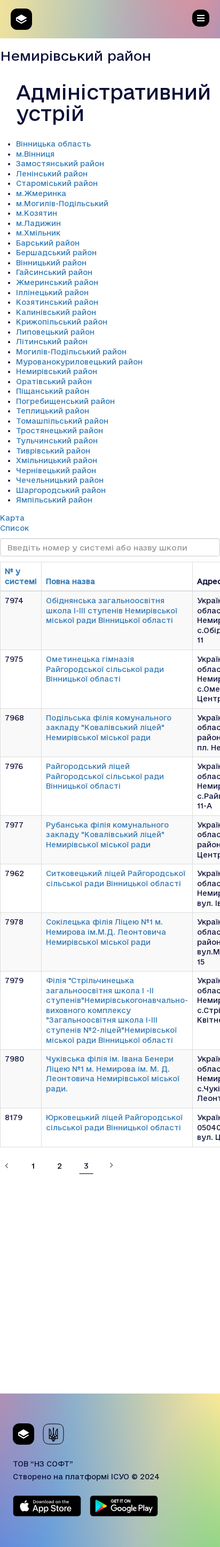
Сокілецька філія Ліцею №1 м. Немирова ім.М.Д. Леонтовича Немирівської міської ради (106, 932)
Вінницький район (51, 262)
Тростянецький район (59, 430)
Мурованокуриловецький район (79, 362)
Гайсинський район (54, 272)
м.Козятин (36, 213)
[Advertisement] (110, 1284)
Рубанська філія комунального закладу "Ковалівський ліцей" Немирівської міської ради (107, 835)
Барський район (48, 243)
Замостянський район (60, 163)
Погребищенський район (65, 401)
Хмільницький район (56, 460)
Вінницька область (53, 144)
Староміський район (57, 183)
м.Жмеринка (41, 193)
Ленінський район (52, 173)
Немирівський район (56, 371)
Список (14, 528)
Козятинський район (57, 302)
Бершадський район (56, 252)
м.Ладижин (38, 223)
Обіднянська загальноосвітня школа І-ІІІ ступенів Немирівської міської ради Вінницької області (111, 610)
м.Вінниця (35, 154)
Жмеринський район (57, 282)
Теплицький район (52, 411)
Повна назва (70, 581)
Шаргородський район (61, 490)
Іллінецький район (52, 292)
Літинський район (52, 341)
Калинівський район (56, 312)
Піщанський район (52, 391)
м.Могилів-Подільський (62, 203)
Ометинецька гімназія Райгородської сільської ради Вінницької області (105, 669)
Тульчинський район (57, 440)
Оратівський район (54, 381)
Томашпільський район (62, 421)
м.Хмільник (38, 233)
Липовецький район (55, 332)
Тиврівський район (53, 451)
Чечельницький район (60, 480)
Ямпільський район (54, 500)
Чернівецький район (56, 470)
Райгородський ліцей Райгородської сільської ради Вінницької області (105, 776)
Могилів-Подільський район (71, 351)
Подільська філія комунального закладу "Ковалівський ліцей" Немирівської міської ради (108, 728)
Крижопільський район (61, 322)
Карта (12, 518)
